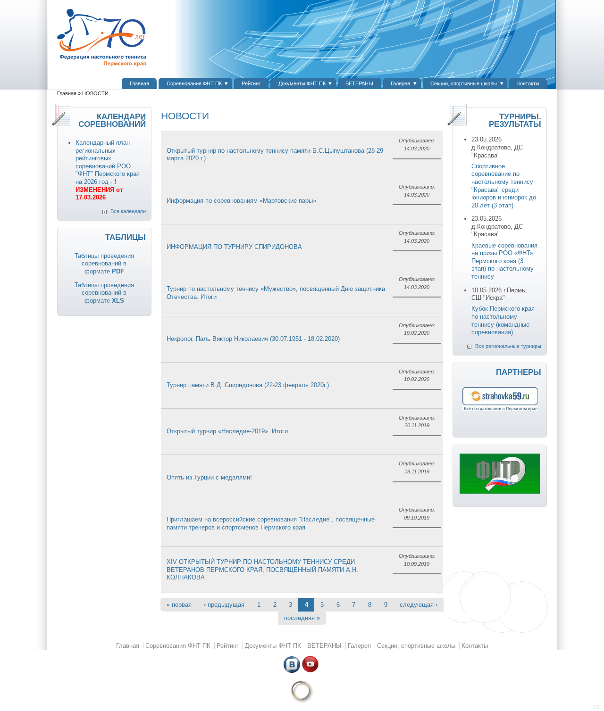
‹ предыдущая (224, 604)
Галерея (400, 83)
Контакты (528, 83)
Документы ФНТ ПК (302, 83)
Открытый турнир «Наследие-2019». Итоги (227, 431)
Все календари (128, 211)
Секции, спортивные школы (463, 83)
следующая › (418, 604)
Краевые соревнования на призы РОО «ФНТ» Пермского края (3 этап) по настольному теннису (504, 261)
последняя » (302, 617)
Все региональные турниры (508, 346)
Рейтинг (251, 83)
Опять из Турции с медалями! (209, 477)
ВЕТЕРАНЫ (359, 83)
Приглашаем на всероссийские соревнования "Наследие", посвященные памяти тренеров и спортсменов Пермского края (271, 523)
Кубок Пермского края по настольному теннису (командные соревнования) (503, 320)
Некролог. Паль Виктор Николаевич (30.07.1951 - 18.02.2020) (253, 338)
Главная (139, 83)
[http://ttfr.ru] (500, 491)
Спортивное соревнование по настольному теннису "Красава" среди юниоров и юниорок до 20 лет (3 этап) (503, 186)
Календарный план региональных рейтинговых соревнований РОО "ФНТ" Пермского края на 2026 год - (108, 170)
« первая (179, 604)
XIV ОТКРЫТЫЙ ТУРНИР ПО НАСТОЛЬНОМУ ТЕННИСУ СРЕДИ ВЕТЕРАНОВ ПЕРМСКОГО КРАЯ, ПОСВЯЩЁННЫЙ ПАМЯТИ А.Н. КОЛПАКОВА (262, 569)
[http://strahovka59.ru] (499, 408)
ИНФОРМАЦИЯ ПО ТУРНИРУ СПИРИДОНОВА (234, 246)
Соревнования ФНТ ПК (194, 83)
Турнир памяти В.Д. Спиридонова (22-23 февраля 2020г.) (248, 385)
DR (596, 707)
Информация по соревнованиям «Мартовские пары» (241, 200)
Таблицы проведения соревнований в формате (104, 263)
